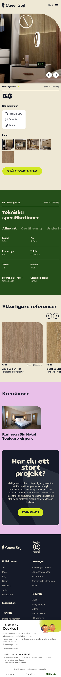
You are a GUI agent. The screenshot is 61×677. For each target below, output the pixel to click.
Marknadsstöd (39, 613)
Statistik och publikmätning (15, 663)
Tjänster (7, 613)
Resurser (37, 594)
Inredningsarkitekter (41, 567)
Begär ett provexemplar (22, 171)
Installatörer (37, 576)
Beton (5, 581)
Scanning (13, 119)
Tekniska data (15, 113)
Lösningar (38, 561)
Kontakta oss (30, 512)
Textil (4, 590)
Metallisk (6, 585)
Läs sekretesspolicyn (11, 648)
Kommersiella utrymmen (43, 581)
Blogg (34, 600)
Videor (35, 609)
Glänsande (7, 594)
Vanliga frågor (38, 604)
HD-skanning (38, 618)
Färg (4, 576)
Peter (4, 572)
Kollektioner (9, 561)
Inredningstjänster (11, 619)
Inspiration (8, 603)
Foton (12, 125)
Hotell (34, 585)
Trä (3, 567)
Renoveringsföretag (41, 572)
